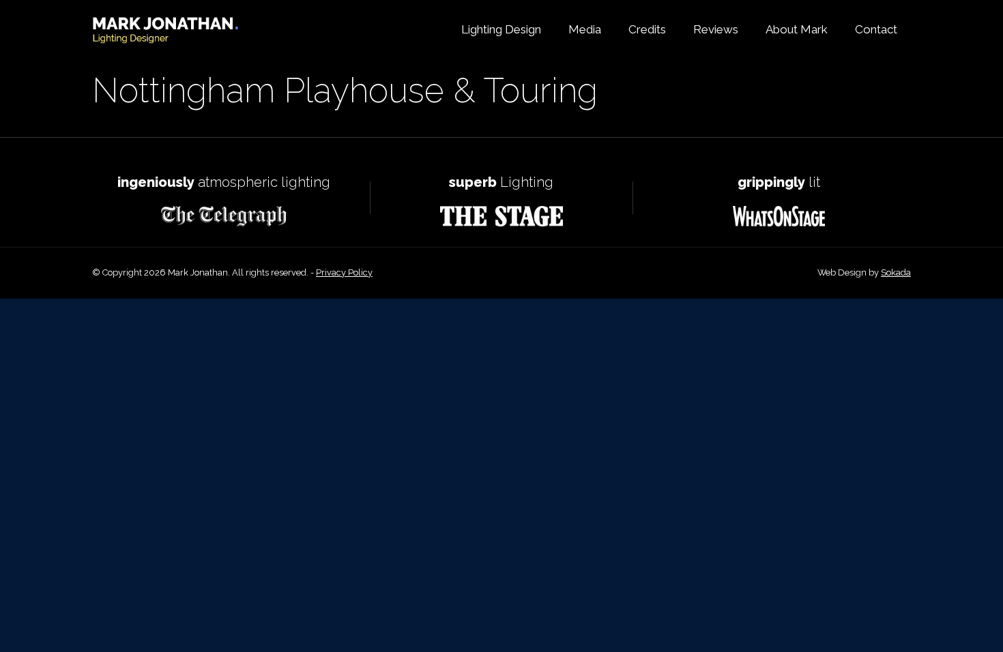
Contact (876, 29)
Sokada (896, 272)
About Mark (797, 29)
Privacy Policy (344, 272)
